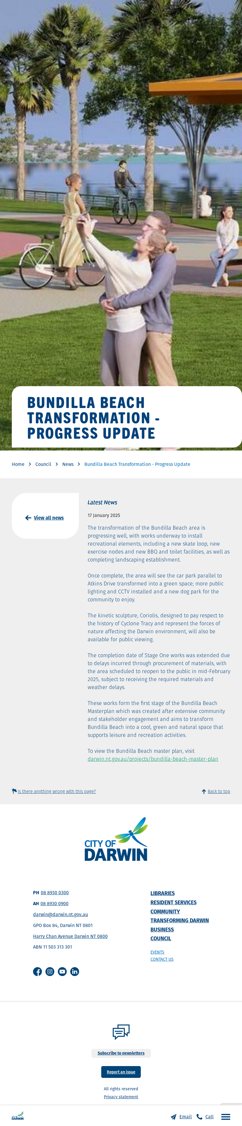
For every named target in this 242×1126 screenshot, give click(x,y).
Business (162, 929)
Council (43, 464)
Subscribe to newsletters (121, 1053)
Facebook (37, 971)
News (67, 464)
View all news (49, 517)
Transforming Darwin (180, 920)
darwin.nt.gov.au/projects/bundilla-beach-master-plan (153, 759)
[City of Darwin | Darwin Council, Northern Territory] (18, 1115)
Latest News (102, 502)
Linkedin (74, 971)
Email (185, 1116)
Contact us (162, 959)
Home (18, 464)
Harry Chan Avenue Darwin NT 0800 (70, 936)
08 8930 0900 (54, 903)
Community (165, 911)
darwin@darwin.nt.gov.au (60, 914)
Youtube (62, 971)
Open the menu (224, 1116)
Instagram (49, 971)
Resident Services (174, 902)
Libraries (163, 893)
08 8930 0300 (55, 892)
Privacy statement (121, 1097)
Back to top (219, 791)
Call (209, 1116)
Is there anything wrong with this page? (57, 791)
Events (157, 952)
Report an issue (121, 1071)
